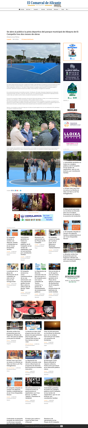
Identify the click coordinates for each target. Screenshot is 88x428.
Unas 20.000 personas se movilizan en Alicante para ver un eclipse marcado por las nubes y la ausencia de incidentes (52, 336)
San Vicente (49, 9)
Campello (36, 9)
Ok (61, 426)
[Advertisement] (44, 19)
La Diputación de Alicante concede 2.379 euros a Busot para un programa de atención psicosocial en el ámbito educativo (33, 365)
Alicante (43, 9)
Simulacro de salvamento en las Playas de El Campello (40, 240)
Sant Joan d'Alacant (29, 344)
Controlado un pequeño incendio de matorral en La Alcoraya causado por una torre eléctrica (15, 421)
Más (67, 9)
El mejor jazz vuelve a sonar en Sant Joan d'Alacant (32, 420)
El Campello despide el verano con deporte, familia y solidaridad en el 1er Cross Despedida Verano (12, 243)
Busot (63, 9)
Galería (56, 44)
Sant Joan (28, 9)
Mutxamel (56, 9)
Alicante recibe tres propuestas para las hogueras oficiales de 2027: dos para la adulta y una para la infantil (15, 335)
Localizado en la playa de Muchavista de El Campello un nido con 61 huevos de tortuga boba (12, 276)
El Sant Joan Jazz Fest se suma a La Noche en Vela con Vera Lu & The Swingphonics (14, 363)
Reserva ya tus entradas (33, 212)
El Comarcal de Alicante (27, 39)
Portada (22, 9)
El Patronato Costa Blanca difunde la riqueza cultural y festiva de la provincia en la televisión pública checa (52, 365)
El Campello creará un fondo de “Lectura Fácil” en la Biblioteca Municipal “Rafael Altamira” (54, 242)
